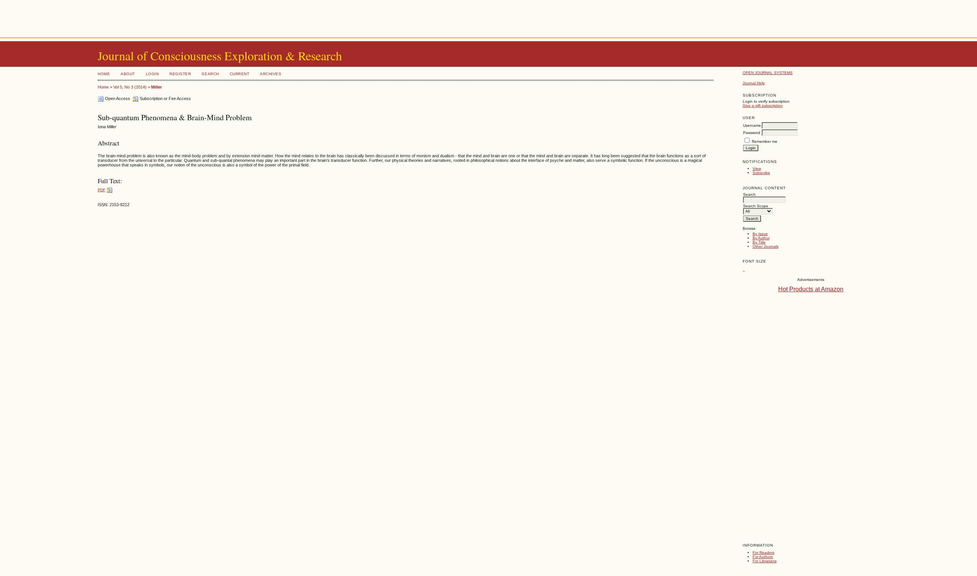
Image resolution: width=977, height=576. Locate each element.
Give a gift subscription (763, 105)
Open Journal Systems (768, 73)
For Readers (763, 552)
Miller (156, 87)
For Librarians (765, 561)
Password (751, 133)
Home (104, 74)
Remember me (764, 141)
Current (240, 74)
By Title (759, 242)
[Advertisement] (488, 17)
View (757, 168)
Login (152, 74)
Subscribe (761, 173)
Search (210, 74)
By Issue (760, 234)
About (128, 74)
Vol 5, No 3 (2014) (130, 87)
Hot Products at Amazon (810, 289)
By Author (761, 238)
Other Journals (766, 246)
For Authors (763, 557)
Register (180, 74)
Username (752, 125)
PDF (101, 190)
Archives (270, 74)
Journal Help (754, 83)
